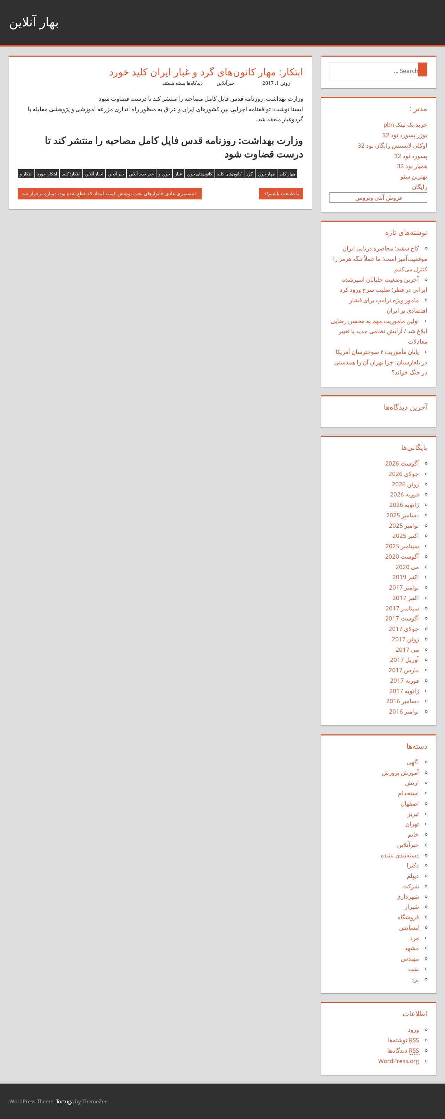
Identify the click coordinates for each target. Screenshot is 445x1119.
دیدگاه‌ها (403, 1050)
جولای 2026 (404, 474)
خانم (413, 834)
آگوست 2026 (402, 463)
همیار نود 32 (412, 166)
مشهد (412, 948)
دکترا (413, 865)
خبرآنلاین (226, 83)
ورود (413, 1030)
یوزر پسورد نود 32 (404, 135)
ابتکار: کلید (71, 174)
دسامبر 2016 (402, 701)
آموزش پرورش (400, 772)
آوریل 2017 (404, 660)
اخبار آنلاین (94, 174)
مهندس (410, 958)
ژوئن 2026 (405, 484)
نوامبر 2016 (404, 711)
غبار (178, 174)
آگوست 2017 (402, 618)
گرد (249, 174)
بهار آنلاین (34, 22)
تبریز (413, 814)
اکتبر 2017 (406, 598)
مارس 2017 (404, 670)
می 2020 (407, 567)
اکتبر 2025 (406, 536)
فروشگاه (408, 917)
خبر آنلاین (116, 174)
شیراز (412, 907)
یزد (415, 979)
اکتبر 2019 (406, 577)
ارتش (412, 783)
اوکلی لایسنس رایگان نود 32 (392, 145)
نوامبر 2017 (404, 587)
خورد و (164, 174)
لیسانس (409, 927)
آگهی (413, 762)
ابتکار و (26, 174)
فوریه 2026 (404, 494)
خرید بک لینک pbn (405, 125)
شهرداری (407, 896)
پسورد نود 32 (410, 156)
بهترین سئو (413, 176)
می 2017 (407, 649)
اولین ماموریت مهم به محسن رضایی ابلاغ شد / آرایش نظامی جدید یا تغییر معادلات (379, 331)
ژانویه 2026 (404, 505)
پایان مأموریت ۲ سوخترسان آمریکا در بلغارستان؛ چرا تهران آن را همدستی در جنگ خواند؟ (380, 362)
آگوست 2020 (402, 556)
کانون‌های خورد (199, 174)
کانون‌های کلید (229, 174)
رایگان (419, 187)
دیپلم (413, 876)
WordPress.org (398, 1061)
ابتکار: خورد (47, 174)
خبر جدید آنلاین (141, 174)
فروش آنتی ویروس (378, 197)
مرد (414, 938)
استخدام (408, 793)
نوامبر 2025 (404, 525)
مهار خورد (266, 174)
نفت (413, 969)
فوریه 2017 (404, 680)
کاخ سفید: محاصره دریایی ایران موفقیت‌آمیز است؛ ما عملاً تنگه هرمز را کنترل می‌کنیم (380, 258)
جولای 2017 (404, 629)
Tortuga (65, 1101)
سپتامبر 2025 (402, 546)
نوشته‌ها (403, 1040)
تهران (412, 824)
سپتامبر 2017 (402, 608)
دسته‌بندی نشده (400, 855)
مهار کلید (287, 174)
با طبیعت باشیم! (283, 194)
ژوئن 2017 (405, 639)
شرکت (410, 886)
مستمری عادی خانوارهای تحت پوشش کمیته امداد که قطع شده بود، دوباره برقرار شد (108, 194)
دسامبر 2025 (402, 515)
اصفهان (409, 803)
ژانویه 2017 (404, 691)
